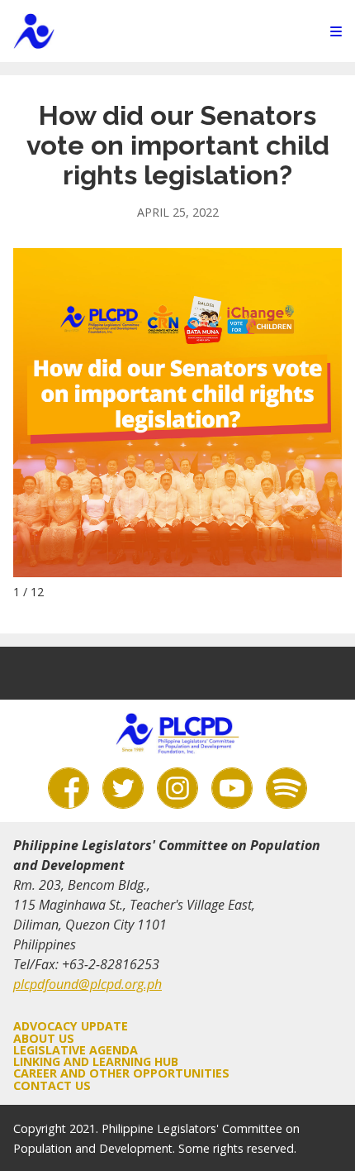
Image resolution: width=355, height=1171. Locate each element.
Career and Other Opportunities (121, 1073)
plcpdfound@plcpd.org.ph (87, 984)
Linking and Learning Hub (95, 1061)
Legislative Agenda (75, 1050)
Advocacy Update (70, 1026)
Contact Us (52, 1085)
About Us (43, 1038)
